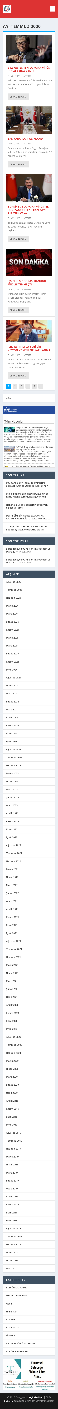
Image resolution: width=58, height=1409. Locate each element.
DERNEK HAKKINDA (16, 1295)
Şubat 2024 (12, 701)
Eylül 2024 (11, 669)
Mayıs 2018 (12, 1252)
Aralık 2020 (12, 1004)
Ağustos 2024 (13, 677)
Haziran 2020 (13, 1052)
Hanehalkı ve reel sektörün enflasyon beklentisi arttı (27, 506)
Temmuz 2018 (14, 1236)
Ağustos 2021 (13, 941)
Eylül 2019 (11, 1124)
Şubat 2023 (12, 797)
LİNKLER (10, 1335)
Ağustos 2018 (13, 1228)
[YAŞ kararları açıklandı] (29, 120)
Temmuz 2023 (14, 757)
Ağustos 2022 (13, 845)
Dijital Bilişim (36, 1397)
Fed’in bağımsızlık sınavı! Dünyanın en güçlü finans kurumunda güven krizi (27, 495)
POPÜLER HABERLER (17, 1351)
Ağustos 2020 (13, 1036)
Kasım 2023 (12, 725)
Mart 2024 (12, 693)
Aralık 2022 (12, 813)
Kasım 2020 (12, 1013)
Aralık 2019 (12, 1100)
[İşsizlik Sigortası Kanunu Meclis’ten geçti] (29, 262)
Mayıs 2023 (12, 773)
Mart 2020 (12, 1076)
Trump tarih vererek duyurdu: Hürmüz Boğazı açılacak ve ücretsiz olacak (27, 528)
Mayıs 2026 (12, 605)
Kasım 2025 (12, 629)
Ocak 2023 (12, 805)
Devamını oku (18, 96)
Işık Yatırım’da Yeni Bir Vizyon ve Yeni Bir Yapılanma (29, 348)
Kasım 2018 (12, 1204)
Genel (9, 1303)
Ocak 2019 (12, 1188)
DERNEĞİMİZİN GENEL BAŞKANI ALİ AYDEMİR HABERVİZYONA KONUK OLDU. (28, 517)
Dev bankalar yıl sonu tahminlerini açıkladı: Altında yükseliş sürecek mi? (27, 484)
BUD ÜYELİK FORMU (17, 1287)
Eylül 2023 (11, 741)
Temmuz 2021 (14, 949)
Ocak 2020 (12, 1092)
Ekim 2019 (11, 1116)
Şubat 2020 (12, 1084)
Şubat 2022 (12, 893)
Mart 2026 (12, 613)
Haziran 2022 (13, 861)
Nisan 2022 (12, 877)
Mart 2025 (12, 645)
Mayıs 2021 (12, 964)
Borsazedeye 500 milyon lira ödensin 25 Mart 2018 (28, 550)
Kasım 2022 (12, 821)
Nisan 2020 (12, 1068)
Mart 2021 (12, 981)
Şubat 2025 (12, 653)
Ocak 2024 (12, 709)
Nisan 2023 (12, 781)
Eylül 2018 (11, 1220)
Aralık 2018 (12, 1196)
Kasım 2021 (12, 917)
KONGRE (10, 1319)
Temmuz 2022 (14, 853)
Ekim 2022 (11, 829)
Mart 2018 (12, 1268)
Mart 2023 (12, 789)
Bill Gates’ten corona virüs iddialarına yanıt (29, 69)
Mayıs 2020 (12, 1060)
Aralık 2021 (12, 909)
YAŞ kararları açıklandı (26, 139)
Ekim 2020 (11, 1020)
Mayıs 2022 (12, 869)
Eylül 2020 (11, 1028)
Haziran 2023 (13, 765)
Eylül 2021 (11, 933)
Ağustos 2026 (13, 581)
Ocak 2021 (12, 996)
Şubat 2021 (12, 989)
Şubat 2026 (12, 621)
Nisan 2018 (12, 1260)
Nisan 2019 (12, 1164)
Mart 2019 (12, 1172)
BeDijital (8, 1400)
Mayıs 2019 (12, 1156)
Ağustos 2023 (13, 749)
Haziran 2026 (13, 597)
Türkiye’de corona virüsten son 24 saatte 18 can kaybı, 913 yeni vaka (28, 210)
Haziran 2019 (13, 1148)
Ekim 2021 (11, 925)
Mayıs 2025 (12, 637)
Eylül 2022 (11, 837)
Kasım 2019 (12, 1108)
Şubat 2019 (12, 1180)
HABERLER (26, 76)
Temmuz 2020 (14, 1044)
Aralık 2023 (12, 717)
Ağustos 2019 (13, 1132)
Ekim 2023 (11, 733)
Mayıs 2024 (12, 685)
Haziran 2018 (13, 1244)
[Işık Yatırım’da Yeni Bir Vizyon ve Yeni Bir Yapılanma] (29, 331)
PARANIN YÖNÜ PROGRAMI (20, 1343)
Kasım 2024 (12, 661)
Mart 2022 (12, 885)
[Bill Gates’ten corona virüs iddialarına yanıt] (29, 49)
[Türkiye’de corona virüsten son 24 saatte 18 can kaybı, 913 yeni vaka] (29, 188)
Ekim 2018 (11, 1212)
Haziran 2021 (13, 957)
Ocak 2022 (12, 901)
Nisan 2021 (12, 973)
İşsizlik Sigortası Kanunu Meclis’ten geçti (27, 282)
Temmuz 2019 (14, 1140)
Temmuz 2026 (14, 589)
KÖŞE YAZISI (12, 1327)
